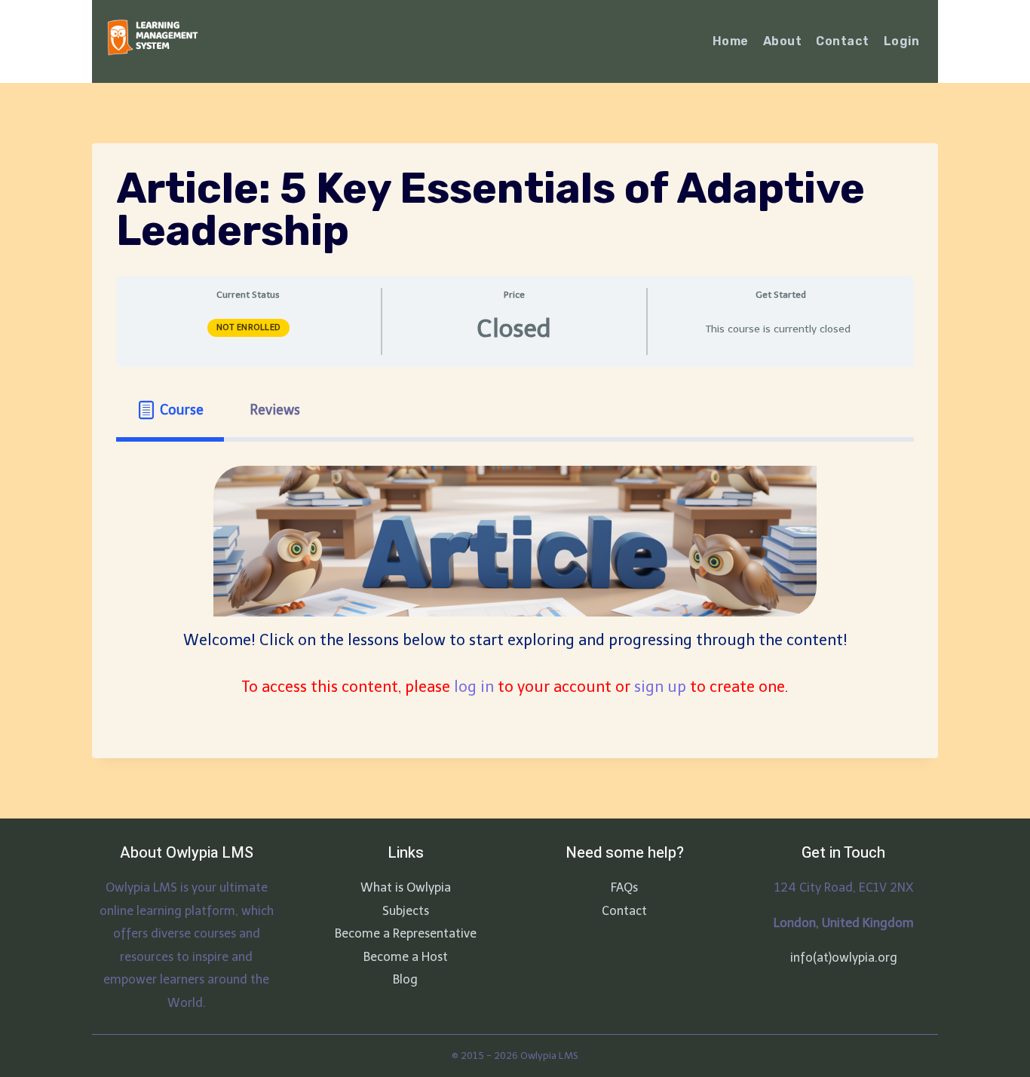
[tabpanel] (515, 582)
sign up (660, 687)
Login (901, 41)
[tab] (170, 410)
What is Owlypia (405, 887)
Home (731, 41)
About (782, 41)
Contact (842, 41)
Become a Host (405, 957)
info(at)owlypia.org (843, 957)
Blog (405, 979)
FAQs (624, 887)
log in (474, 687)
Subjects (405, 911)
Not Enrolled (248, 327)
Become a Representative (406, 933)
